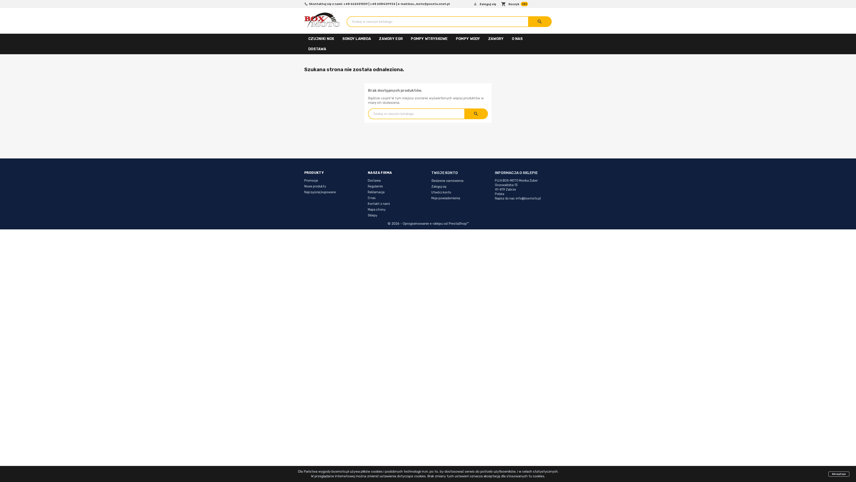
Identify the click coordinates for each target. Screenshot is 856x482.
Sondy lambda (356, 39)
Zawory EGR (391, 39)
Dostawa (317, 49)
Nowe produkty (315, 186)
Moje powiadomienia (445, 198)
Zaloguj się (439, 187)
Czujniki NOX (321, 39)
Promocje (311, 181)
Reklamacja (376, 192)
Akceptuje (839, 474)
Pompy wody (468, 39)
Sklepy (372, 215)
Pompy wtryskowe (429, 39)
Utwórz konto (441, 192)
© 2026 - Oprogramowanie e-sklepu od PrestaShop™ (428, 224)
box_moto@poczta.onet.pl (429, 4)
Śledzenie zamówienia (447, 181)
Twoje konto (444, 173)
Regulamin (375, 186)
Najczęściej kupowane (320, 192)
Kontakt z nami (379, 204)
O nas (517, 39)
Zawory (496, 39)
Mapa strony (377, 210)
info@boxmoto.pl (528, 198)
